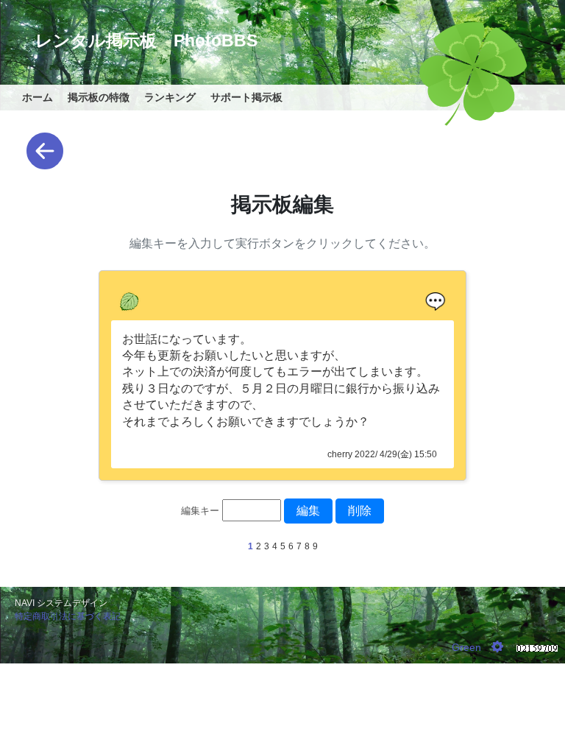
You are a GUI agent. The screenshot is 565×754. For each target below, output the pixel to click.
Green (466, 647)
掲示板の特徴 (98, 97)
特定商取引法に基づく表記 (68, 616)
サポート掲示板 (246, 97)
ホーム (37, 97)
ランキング (170, 97)
